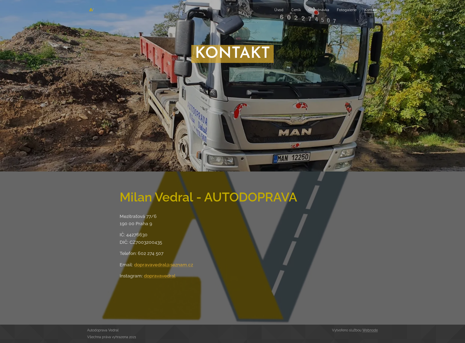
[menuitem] (280, 10)
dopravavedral (159, 275)
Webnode (370, 330)
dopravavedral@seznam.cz (163, 264)
